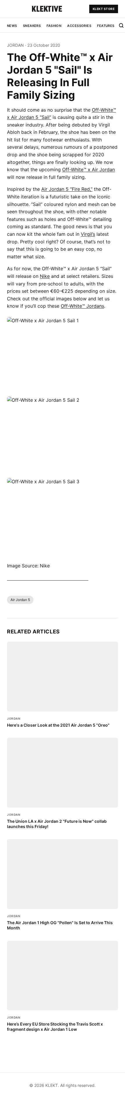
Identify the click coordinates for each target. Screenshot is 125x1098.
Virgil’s (88, 234)
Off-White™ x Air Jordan (88, 169)
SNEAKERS (32, 26)
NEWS (12, 26)
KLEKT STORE (104, 9)
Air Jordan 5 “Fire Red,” (66, 189)
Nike (45, 276)
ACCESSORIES (79, 26)
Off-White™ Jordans (82, 306)
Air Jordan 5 (20, 600)
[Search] (121, 25)
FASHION (54, 26)
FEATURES (106, 26)
